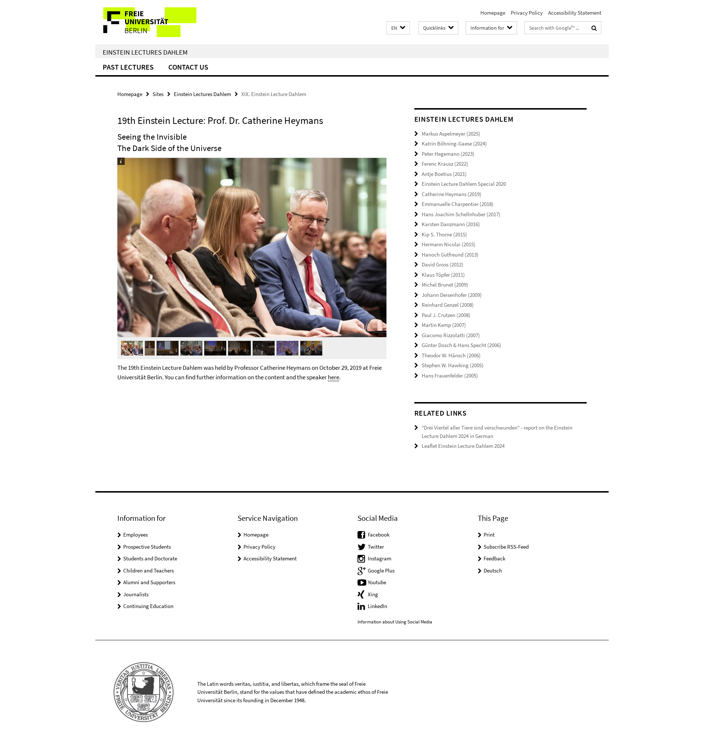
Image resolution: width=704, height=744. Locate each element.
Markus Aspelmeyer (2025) (451, 133)
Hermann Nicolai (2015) (449, 244)
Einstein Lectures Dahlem (145, 52)
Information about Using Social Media (395, 622)
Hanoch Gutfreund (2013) (450, 254)
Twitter (376, 546)
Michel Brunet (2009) (445, 284)
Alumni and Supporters (149, 582)
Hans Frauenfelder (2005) (450, 375)
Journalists (135, 594)
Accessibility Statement (574, 12)
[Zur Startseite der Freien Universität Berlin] (156, 22)
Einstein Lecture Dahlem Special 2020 (464, 183)
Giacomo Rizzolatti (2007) (451, 335)
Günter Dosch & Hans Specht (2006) (461, 345)
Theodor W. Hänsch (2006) (451, 355)
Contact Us (188, 66)
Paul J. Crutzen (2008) (446, 315)
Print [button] (489, 534)
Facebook (378, 534)
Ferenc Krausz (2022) (445, 163)
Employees (135, 534)
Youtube (377, 582)
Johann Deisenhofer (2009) (452, 294)
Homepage (492, 12)
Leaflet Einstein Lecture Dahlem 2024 (463, 445)
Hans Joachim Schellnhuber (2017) (461, 214)
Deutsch (493, 570)
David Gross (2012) (442, 264)
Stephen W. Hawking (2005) (453, 365)
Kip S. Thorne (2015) (444, 234)
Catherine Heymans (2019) (451, 194)
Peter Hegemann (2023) (448, 153)
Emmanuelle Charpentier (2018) (458, 203)
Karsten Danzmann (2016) (451, 224)
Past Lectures (128, 66)
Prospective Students (147, 546)
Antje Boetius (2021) (444, 173)
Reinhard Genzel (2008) (448, 304)
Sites (158, 94)
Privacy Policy (527, 12)
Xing (373, 594)
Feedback (494, 558)
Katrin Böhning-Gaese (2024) (454, 143)
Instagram (379, 558)
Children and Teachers (148, 570)
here (333, 377)
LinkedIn (377, 606)
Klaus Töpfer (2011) (443, 274)
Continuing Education (148, 606)
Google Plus (381, 570)
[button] (398, 28)
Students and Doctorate (150, 558)
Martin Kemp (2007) (444, 324)
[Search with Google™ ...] (594, 28)
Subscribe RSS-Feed (506, 546)
